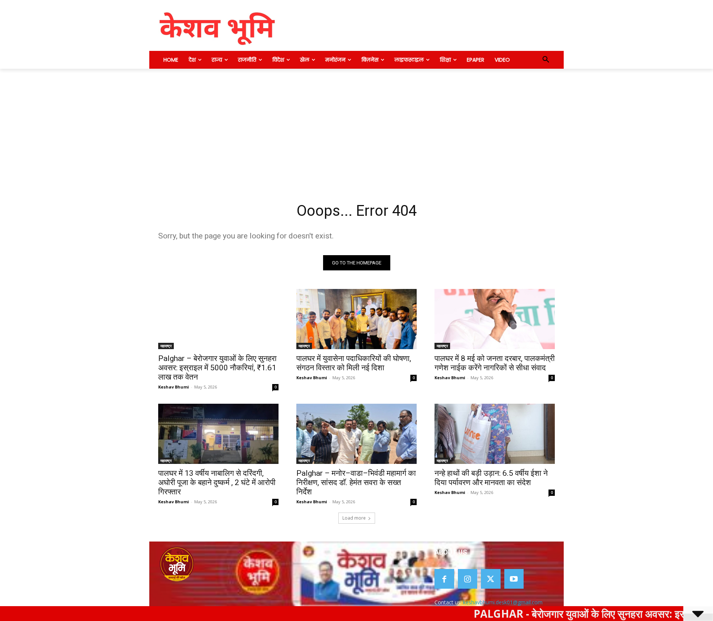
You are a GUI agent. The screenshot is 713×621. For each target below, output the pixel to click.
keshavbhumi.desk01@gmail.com (503, 602)
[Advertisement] (356, 124)
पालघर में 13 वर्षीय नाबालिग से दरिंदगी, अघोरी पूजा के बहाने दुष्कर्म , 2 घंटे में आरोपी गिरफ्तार (217, 482)
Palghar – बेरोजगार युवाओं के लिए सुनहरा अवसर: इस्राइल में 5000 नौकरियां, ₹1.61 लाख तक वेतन (217, 367)
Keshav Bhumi (173, 387)
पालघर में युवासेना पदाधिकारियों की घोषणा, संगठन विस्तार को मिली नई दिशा (353, 363)
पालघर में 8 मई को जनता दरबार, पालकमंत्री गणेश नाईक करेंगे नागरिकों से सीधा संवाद (494, 363)
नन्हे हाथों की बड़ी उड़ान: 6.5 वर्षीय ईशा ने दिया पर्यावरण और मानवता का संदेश (491, 478)
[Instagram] (468, 579)
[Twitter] (491, 579)
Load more (354, 518)
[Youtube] (514, 579)
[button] (546, 60)
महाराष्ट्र (166, 345)
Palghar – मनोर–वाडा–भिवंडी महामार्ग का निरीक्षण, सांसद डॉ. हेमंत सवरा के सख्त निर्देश (356, 482)
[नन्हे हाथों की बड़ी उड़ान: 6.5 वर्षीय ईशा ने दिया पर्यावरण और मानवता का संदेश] (494, 434)
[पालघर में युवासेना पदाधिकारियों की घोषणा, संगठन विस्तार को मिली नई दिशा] (356, 319)
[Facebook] (444, 579)
